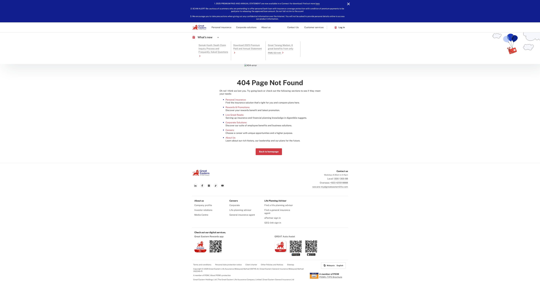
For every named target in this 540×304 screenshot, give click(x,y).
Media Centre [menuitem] (201, 215)
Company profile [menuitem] (203, 205)
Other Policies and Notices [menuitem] (272, 265)
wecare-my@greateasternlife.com (330, 186)
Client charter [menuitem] (251, 265)
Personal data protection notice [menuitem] (228, 265)
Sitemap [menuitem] (290, 265)
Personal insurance (221, 27)
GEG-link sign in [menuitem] (272, 222)
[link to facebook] (202, 185)
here (318, 3)
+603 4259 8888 (339, 182)
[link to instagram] (209, 185)
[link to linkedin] (195, 185)
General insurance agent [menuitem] (242, 215)
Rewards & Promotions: (238, 107)
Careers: (230, 130)
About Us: (231, 137)
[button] (330, 27)
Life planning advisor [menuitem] (240, 210)
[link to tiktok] (215, 185)
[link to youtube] (222, 185)
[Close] (348, 4)
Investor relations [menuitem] (203, 210)
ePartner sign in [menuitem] (272, 218)
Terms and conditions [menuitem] (202, 265)
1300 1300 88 (341, 178)
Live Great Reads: (235, 115)
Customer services (314, 27)
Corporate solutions (246, 27)
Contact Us (293, 27)
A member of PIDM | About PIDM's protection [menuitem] (212, 275)
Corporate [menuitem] (234, 205)
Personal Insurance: (236, 99)
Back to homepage (269, 151)
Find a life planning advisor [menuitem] (278, 205)
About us (266, 27)
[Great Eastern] (199, 27)
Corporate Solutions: (236, 122)
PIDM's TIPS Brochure (330, 277)
